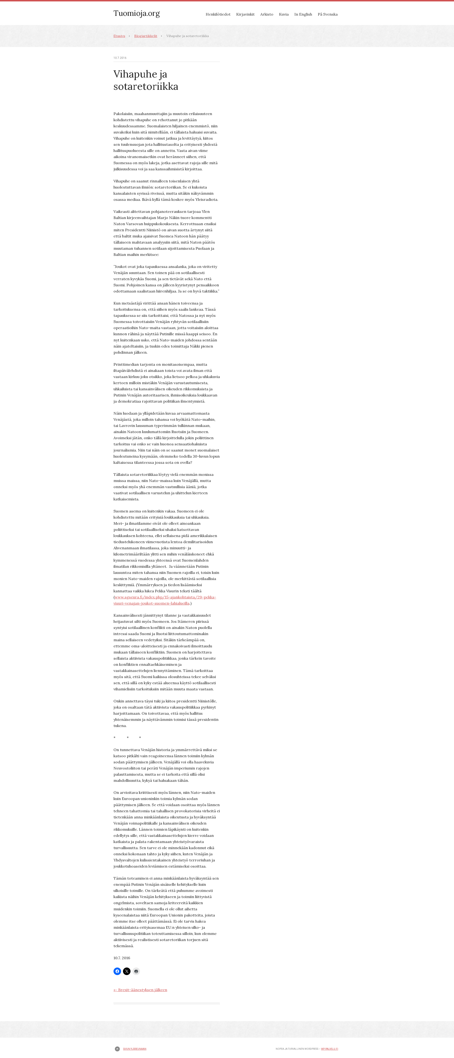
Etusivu (119, 36)
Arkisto (266, 14)
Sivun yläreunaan (134, 1049)
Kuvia (284, 14)
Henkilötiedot (218, 14)
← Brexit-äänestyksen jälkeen (140, 989)
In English (303, 14)
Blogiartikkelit (145, 36)
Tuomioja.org (137, 13)
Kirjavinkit (245, 14)
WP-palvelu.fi (329, 1049)
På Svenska (328, 14)
